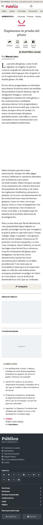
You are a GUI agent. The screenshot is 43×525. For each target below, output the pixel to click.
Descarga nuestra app (10, 511)
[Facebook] (14, 475)
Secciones (6, 488)
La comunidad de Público (14, 460)
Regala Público (10, 457)
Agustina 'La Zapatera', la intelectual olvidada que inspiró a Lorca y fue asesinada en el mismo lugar (21, 411)
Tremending (22, 11)
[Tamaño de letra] (25, 41)
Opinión (12, 11)
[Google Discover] (9, 475)
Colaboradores (8, 498)
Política (4, 11)
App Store (33, 516)
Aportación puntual (11, 454)
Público (10, 439)
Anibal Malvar (13, 424)
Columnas (21, 17)
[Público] (17, 6)
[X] (19, 475)
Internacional (32, 11)
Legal (4, 501)
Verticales (6, 491)
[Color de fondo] (33, 41)
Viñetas (38, 17)
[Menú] (2, 6)
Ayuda (6, 463)
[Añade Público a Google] (4, 475)
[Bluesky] (24, 475)
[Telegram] (4, 480)
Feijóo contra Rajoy (14, 421)
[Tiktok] (39, 475)
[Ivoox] (19, 480)
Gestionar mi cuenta (12, 448)
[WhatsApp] (14, 480)
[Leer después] (17, 41)
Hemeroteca (8, 17)
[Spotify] (9, 480)
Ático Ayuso (14, 1)
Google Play (12, 516)
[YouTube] (34, 475)
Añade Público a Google (31, 52)
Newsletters (9, 451)
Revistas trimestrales (10, 495)
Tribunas (30, 17)
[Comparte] (9, 41)
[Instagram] (29, 475)
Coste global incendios (25, 1)
